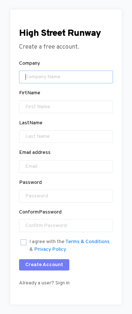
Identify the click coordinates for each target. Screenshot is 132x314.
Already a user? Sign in (44, 283)
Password (30, 182)
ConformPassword (40, 212)
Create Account (44, 265)
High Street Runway (60, 33)
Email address (35, 153)
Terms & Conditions (87, 242)
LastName (31, 123)
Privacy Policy (50, 249)
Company (29, 63)
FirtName (29, 93)
